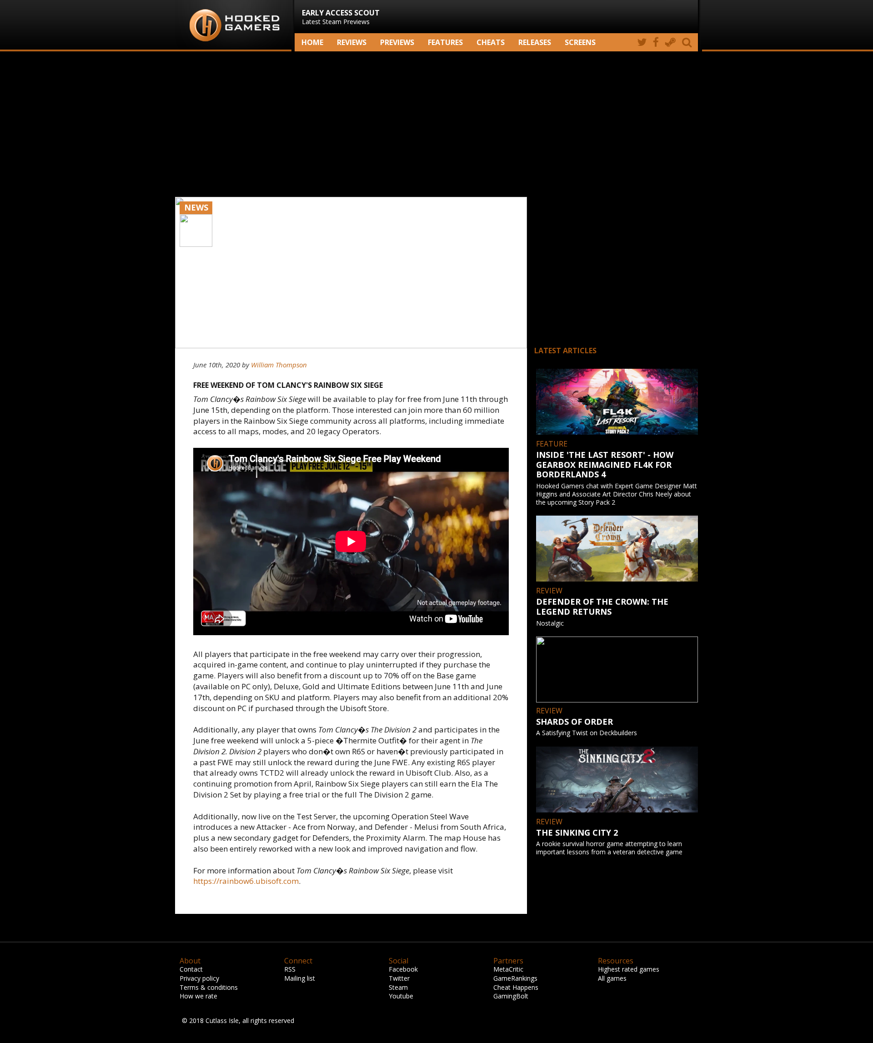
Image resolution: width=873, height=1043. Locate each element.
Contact (191, 969)
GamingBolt (510, 996)
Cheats (491, 42)
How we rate (198, 996)
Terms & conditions (209, 987)
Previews (397, 42)
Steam (398, 987)
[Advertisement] (436, 124)
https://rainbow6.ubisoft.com (246, 881)
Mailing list (299, 978)
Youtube (401, 996)
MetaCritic (508, 969)
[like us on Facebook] (656, 42)
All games (612, 978)
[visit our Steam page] (670, 42)
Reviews (351, 42)
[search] (688, 42)
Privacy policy (199, 978)
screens (580, 42)
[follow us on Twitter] (642, 42)
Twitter (399, 978)
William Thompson (279, 364)
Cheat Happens (515, 987)
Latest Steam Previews (341, 17)
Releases (534, 42)
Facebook (403, 969)
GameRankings (515, 978)
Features (445, 42)
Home (312, 42)
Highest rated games (628, 969)
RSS (290, 969)
